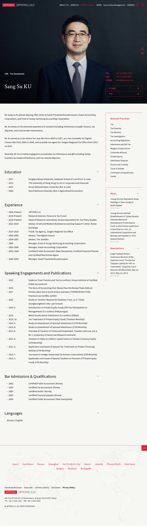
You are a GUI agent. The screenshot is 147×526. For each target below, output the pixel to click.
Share (142, 48)
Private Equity (116, 156)
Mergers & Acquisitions (120, 148)
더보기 (138, 248)
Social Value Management (114, 5)
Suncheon (27, 464)
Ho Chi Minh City (71, 464)
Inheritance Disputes (119, 160)
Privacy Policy (69, 487)
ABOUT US (64, 5)
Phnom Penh (114, 464)
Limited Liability (42, 487)
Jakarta (99, 464)
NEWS (99, 5)
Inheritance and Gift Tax (120, 144)
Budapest (86, 468)
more (138, 193)
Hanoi (87, 464)
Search (137, 5)
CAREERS (130, 5)
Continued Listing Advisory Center (121, 174)
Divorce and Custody (119, 164)
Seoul (15, 464)
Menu (142, 5)
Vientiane (130, 464)
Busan (40, 464)
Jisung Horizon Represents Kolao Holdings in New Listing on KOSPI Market (124, 202)
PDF (111, 94)
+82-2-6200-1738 (124, 73)
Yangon (60, 468)
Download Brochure (13, 487)
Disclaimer (55, 487)
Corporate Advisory (118, 152)
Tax (111, 124)
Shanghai (53, 464)
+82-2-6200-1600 (15, 501)
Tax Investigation (117, 136)
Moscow (72, 468)
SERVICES (74, 5)
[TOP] (144, 448)
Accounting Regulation (120, 140)
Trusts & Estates (117, 168)
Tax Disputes (115, 128)
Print (142, 53)
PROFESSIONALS (87, 5)
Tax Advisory (115, 132)
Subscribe (28, 487)
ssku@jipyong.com (125, 80)
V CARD (112, 88)
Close (98, 171)
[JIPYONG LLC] (18, 5)
